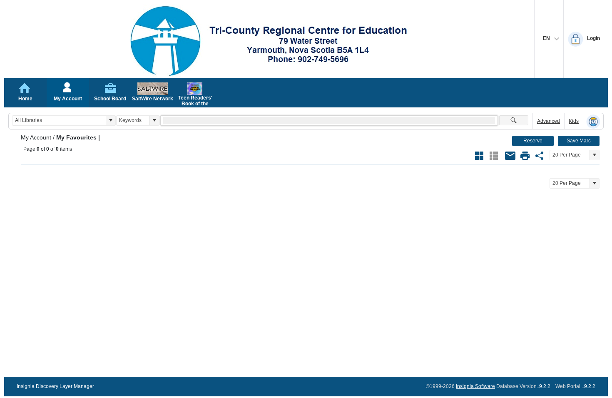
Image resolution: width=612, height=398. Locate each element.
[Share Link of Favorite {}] (539, 155)
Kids (574, 121)
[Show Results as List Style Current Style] (494, 155)
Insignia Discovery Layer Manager (55, 386)
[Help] (593, 121)
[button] (110, 120)
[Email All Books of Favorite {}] (510, 155)
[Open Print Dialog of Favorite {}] (525, 155)
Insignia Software (475, 386)
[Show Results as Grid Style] (479, 155)
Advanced (548, 121)
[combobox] (59, 120)
